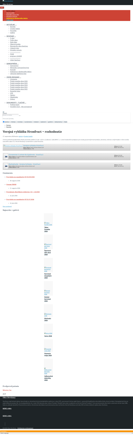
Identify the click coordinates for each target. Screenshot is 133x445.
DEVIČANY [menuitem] (10, 36)
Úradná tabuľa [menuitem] (15, 29)
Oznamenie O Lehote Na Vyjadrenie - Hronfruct (26, 155)
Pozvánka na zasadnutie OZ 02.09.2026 (20, 177)
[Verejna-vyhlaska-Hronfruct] (13, 145)
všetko (7, 122)
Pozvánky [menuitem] (13, 31)
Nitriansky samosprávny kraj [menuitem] (19, 68)
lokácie (36, 122)
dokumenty (58, 122)
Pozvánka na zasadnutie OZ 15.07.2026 (20, 199)
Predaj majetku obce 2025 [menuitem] (19, 83)
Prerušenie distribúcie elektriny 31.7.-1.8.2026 (23, 192)
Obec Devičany (8, 4)
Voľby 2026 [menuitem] (9, 20)
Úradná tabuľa (28, 136)
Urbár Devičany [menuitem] (15, 60)
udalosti (43, 122)
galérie (50, 122)
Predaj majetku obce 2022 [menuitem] (19, 89)
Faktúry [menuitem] (12, 95)
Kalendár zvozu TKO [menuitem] (12, 15)
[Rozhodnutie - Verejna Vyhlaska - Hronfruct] (5, 165)
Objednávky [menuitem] (14, 97)
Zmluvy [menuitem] (12, 99)
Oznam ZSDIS (11, 184)
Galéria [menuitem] (12, 33)
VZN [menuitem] (11, 93)
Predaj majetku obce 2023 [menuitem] (19, 87)
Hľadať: (5, 113)
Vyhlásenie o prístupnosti (25, 428)
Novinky (8, 127)
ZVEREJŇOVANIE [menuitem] (13, 77)
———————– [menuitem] (15, 52)
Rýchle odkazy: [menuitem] (10, 11)
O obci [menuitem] (12, 38)
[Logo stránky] (8, 1)
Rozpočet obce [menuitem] (15, 91)
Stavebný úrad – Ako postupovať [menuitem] (21, 107)
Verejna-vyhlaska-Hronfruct (33, 145)
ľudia (65, 122)
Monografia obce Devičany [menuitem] (19, 46)
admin (21, 136)
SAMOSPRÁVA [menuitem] (12, 64)
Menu (2, 7)
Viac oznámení (7, 206)
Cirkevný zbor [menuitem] (14, 48)
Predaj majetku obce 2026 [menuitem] (19, 81)
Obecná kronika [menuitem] (15, 44)
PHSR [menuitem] (12, 54)
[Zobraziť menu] (15, 36)
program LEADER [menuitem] (16, 56)
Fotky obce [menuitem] (14, 40)
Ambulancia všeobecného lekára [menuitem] (17, 18)
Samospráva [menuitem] (14, 66)
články (13, 122)
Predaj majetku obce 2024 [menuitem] (19, 85)
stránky (20, 122)
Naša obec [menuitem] (13, 42)
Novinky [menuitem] (12, 27)
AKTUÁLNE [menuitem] (11, 24)
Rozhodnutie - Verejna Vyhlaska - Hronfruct (24, 164)
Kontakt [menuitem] (13, 70)
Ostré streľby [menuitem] (10, 13)
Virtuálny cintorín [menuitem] (11, 16)
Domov (8, 125)
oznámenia (28, 122)
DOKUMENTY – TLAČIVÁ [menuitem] (15, 103)
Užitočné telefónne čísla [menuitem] (18, 74)
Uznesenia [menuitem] (13, 79)
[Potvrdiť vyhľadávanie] (19, 115)
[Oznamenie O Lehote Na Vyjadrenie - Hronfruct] (5, 156)
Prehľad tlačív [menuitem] (14, 105)
